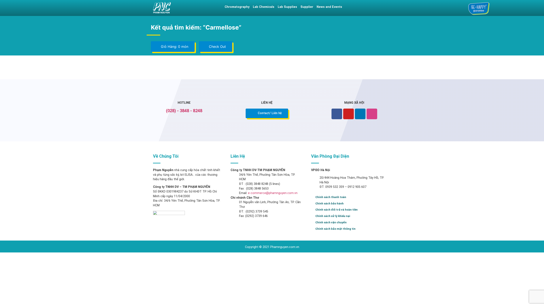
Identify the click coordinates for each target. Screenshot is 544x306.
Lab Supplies (287, 7)
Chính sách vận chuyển (331, 222)
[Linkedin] (360, 114)
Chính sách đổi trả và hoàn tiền (336, 209)
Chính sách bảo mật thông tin (335, 228)
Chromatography (237, 7)
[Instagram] (372, 114)
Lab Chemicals (263, 7)
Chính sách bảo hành (329, 203)
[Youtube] (348, 114)
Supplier (306, 7)
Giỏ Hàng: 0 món (174, 46)
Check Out (217, 46)
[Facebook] (337, 114)
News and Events (329, 7)
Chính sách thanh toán (330, 197)
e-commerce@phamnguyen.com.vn (272, 193)
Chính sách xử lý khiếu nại (332, 216)
